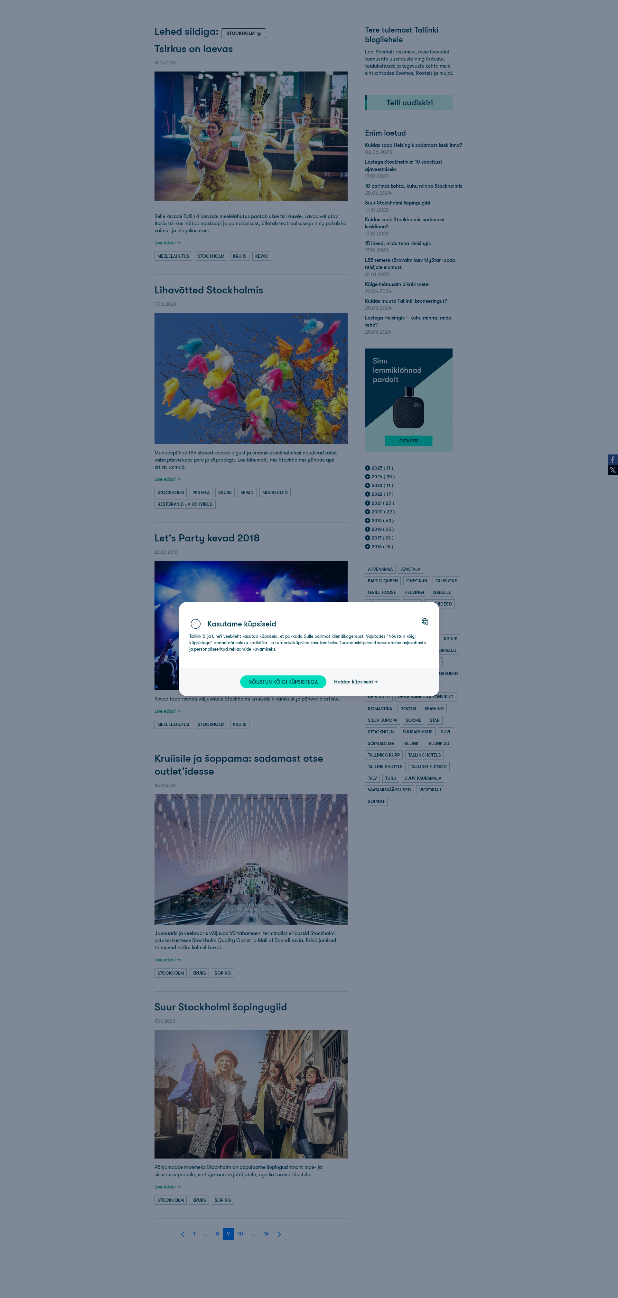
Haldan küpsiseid (353, 681)
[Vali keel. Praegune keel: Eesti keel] (425, 621)
